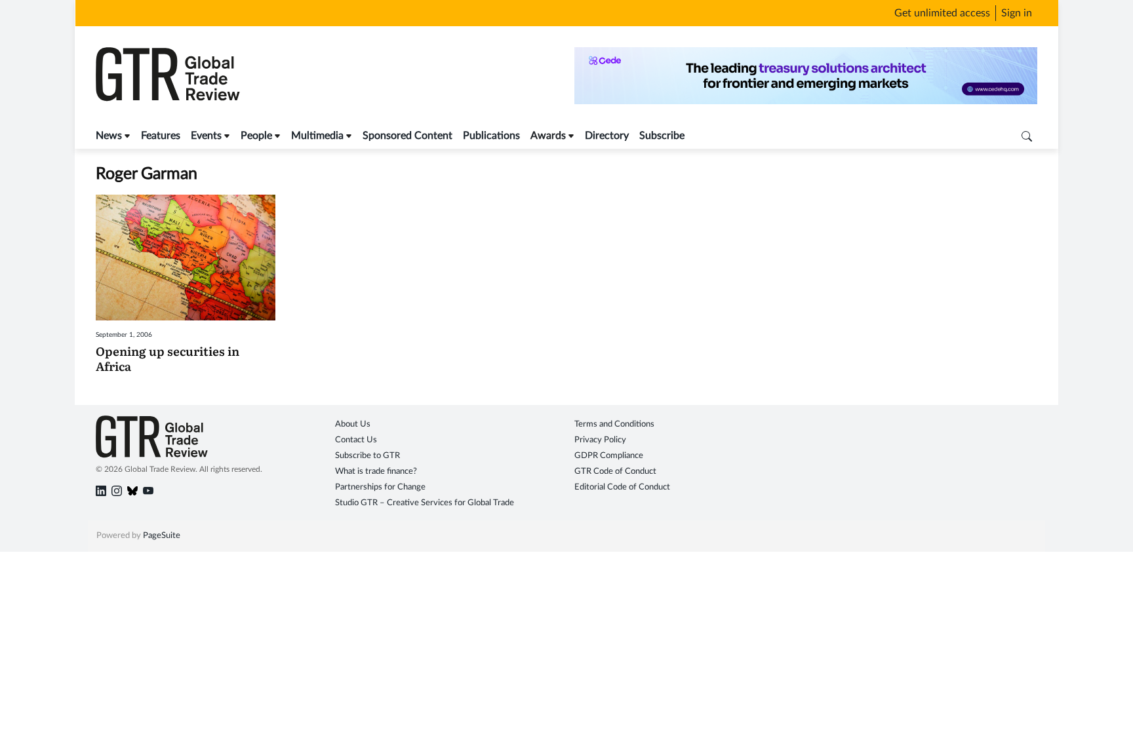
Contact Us (356, 440)
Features (160, 135)
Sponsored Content (407, 135)
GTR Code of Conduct (615, 471)
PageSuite (161, 535)
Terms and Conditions (614, 424)
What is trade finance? (376, 471)
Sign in (1016, 13)
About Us (352, 424)
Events (206, 135)
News (109, 135)
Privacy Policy (600, 440)
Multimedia (317, 135)
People (256, 135)
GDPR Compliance (608, 456)
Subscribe (662, 135)
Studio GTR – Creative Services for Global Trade (424, 503)
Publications (491, 135)
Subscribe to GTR (367, 456)
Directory (607, 135)
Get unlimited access (942, 13)
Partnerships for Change (380, 487)
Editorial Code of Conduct (622, 487)
